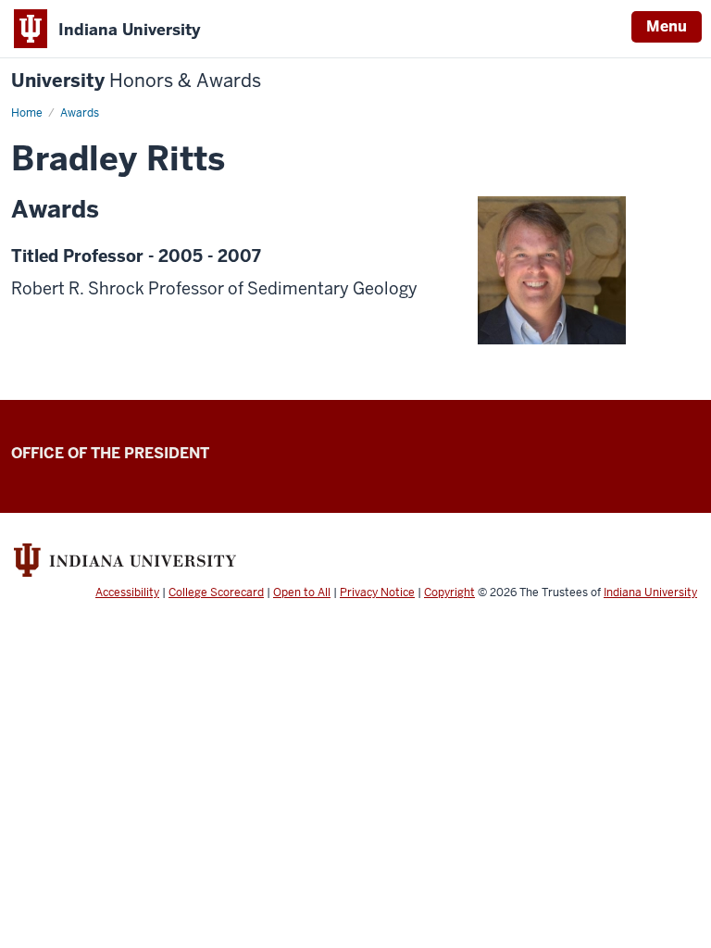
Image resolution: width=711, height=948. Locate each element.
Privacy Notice (377, 592)
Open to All (302, 592)
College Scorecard (216, 592)
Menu (666, 26)
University (136, 81)
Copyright (449, 592)
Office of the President (110, 453)
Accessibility (127, 592)
